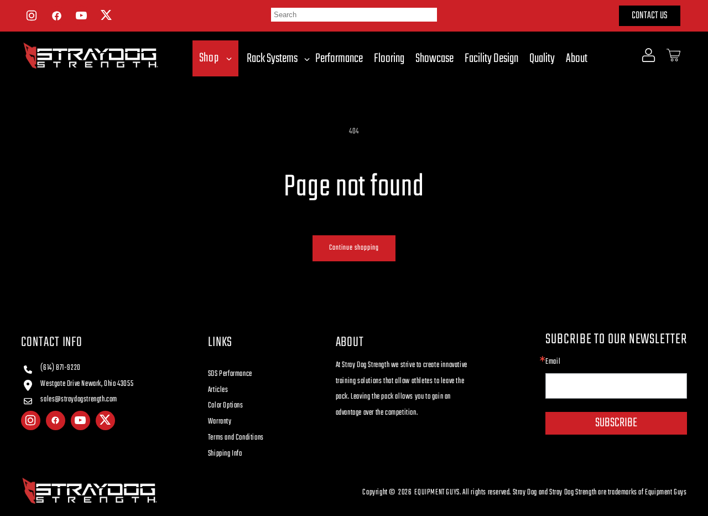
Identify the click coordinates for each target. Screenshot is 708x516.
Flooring (389, 59)
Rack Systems (272, 59)
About (576, 59)
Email (552, 362)
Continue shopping (354, 248)
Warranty (220, 421)
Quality (542, 59)
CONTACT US (650, 16)
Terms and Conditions (236, 437)
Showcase (434, 59)
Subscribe (616, 423)
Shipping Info (225, 453)
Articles (218, 390)
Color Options (225, 405)
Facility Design (491, 59)
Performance (339, 59)
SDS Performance (230, 374)
